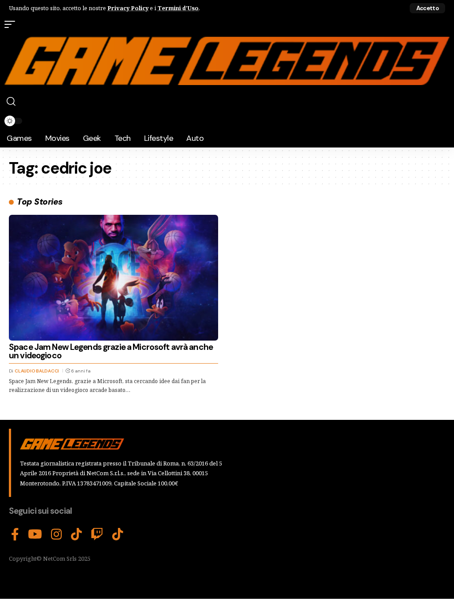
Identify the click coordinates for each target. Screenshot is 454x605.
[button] (427, 8)
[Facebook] (15, 534)
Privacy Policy (128, 8)
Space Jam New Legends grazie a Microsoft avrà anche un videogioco (111, 351)
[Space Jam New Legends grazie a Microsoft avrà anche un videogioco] (113, 277)
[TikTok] (76, 534)
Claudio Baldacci (37, 371)
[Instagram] (56, 534)
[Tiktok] (117, 534)
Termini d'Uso (178, 8)
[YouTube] (35, 534)
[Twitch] (97, 534)
